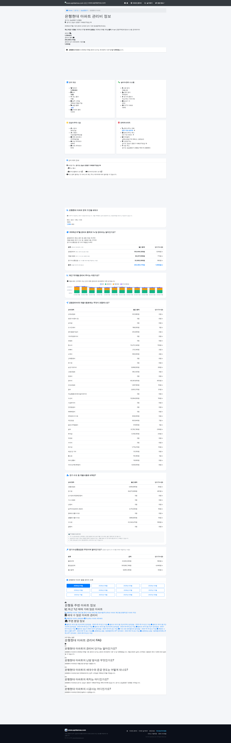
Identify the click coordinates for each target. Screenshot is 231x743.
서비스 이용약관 (152, 733)
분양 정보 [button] (160, 3)
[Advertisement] (115, 67)
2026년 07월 (78, 586)
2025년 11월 (78, 595)
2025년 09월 (128, 595)
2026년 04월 (152, 586)
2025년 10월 (103, 595)
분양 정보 (152, 731)
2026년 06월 (103, 586)
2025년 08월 (152, 595)
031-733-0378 (127, 130)
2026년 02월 (103, 590)
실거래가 (149, 3)
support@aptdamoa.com (78, 738)
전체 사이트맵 (162, 733)
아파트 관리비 (137, 3)
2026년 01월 (128, 590)
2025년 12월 (153, 590)
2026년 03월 (78, 590)
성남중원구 (84, 10)
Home (70, 10)
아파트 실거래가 (143, 731)
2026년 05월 (128, 586)
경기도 (76, 10)
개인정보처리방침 (161, 731)
